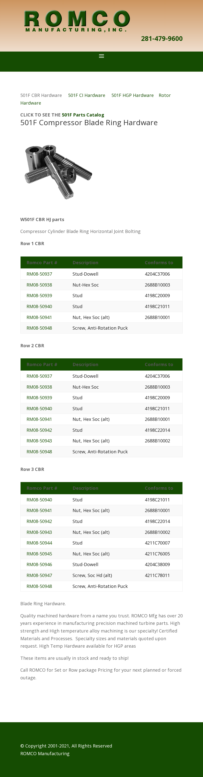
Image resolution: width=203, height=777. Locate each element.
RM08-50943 (39, 441)
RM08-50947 (39, 575)
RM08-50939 (39, 295)
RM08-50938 (39, 285)
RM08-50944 (39, 543)
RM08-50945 (39, 554)
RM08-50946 (39, 564)
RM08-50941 (39, 317)
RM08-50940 (39, 306)
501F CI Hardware (86, 95)
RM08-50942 (39, 430)
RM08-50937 (39, 274)
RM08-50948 (39, 328)
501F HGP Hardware (132, 95)
